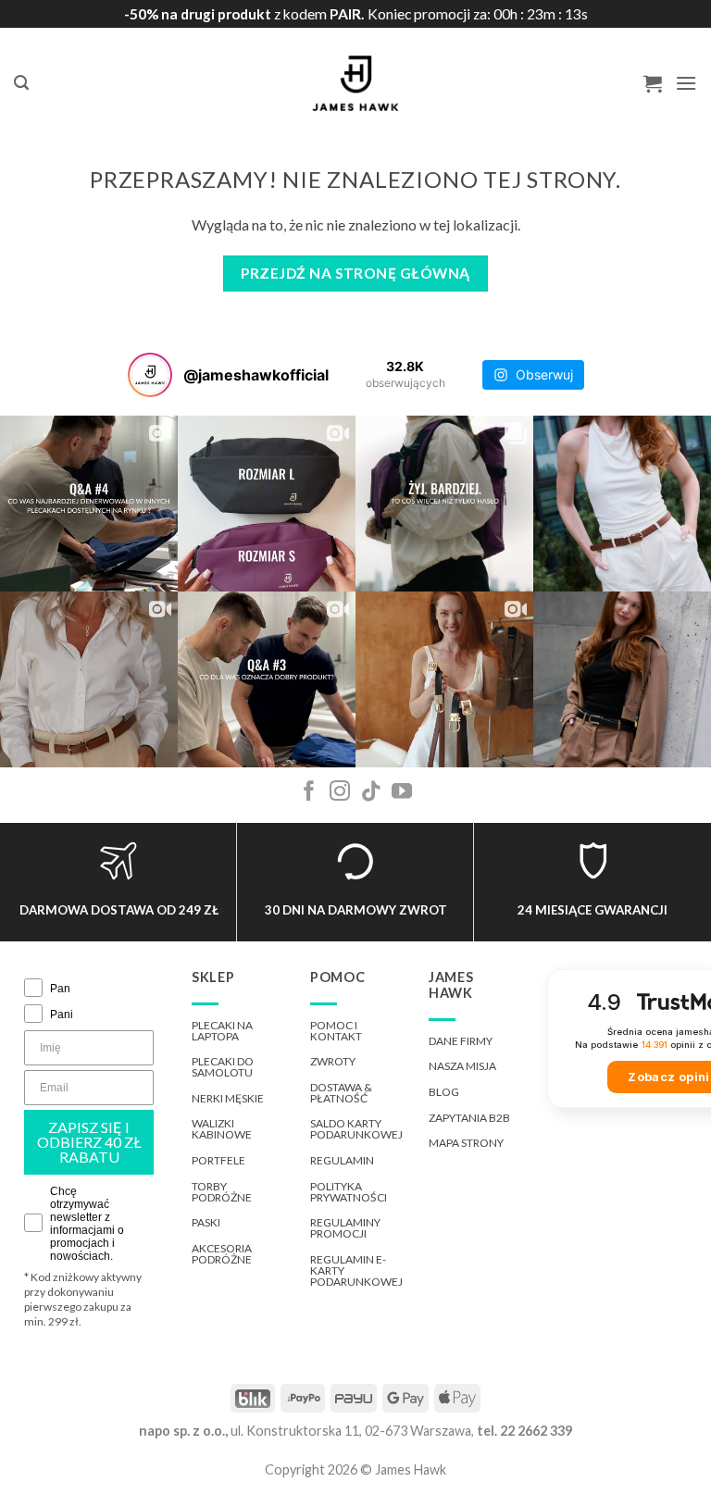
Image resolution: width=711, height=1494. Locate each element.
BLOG (444, 1092)
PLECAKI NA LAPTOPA (222, 1030)
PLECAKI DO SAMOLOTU (223, 1066)
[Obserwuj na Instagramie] (340, 792)
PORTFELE (218, 1160)
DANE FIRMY (461, 1041)
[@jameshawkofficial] (149, 374)
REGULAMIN (342, 1160)
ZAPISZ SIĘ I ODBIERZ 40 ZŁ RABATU (89, 1141)
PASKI (206, 1222)
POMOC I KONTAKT (336, 1030)
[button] (21, 83)
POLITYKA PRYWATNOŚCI (348, 1191)
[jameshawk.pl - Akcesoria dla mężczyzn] (355, 83)
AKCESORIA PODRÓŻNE (222, 1253)
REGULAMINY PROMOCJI (345, 1227)
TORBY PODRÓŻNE (222, 1191)
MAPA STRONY (466, 1143)
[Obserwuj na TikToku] (371, 792)
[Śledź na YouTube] (402, 792)
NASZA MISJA (462, 1066)
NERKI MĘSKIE (228, 1098)
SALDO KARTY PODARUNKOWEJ (356, 1128)
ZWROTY (333, 1061)
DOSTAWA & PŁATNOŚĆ (341, 1092)
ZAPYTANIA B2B (469, 1118)
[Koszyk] (652, 83)
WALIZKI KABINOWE (222, 1128)
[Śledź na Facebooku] (309, 792)
